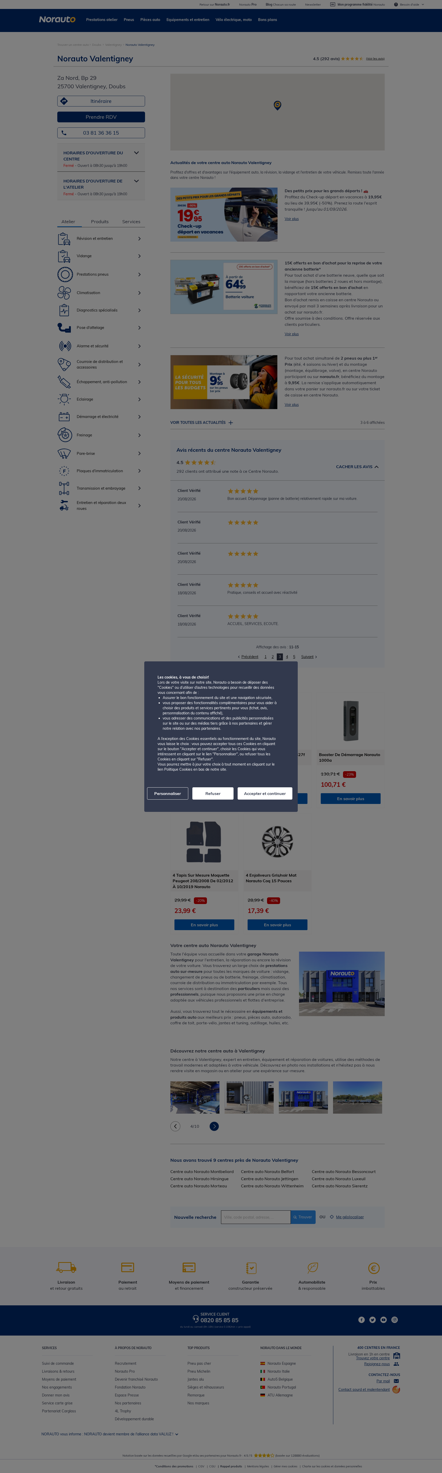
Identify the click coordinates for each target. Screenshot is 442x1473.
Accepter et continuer (265, 793)
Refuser (212, 793)
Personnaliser (167, 793)
